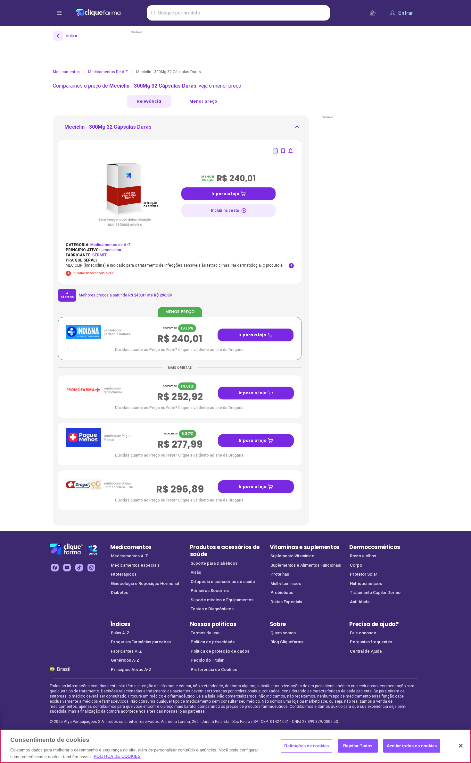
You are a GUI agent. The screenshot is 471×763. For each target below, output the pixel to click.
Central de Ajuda (366, 651)
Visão (196, 572)
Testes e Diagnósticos (212, 608)
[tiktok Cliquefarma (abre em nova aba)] (79, 567)
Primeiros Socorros (210, 590)
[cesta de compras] (372, 12)
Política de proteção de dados (220, 651)
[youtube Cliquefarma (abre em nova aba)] (67, 567)
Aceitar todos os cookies (412, 745)
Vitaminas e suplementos (305, 547)
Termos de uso (205, 632)
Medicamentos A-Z (129, 555)
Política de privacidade (213, 641)
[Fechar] (461, 746)
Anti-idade (360, 601)
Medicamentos (66, 72)
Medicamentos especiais (135, 565)
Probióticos (281, 592)
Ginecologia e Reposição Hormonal (145, 583)
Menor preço (203, 101)
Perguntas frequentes (371, 641)
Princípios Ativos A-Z (131, 669)
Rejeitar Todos (357, 745)
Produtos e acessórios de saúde (225, 551)
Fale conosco (363, 632)
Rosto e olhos (363, 555)
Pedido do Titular (207, 660)
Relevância (149, 101)
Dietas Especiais (286, 601)
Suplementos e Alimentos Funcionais (305, 565)
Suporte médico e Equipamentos (222, 599)
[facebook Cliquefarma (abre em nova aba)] (55, 567)
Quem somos (283, 632)
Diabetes (119, 592)
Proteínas (279, 574)
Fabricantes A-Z (126, 651)
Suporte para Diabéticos (214, 563)
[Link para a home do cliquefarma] (110, 13)
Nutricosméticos (366, 583)
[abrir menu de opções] (59, 12)
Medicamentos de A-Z (108, 72)
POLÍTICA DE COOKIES (117, 756)
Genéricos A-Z (125, 660)
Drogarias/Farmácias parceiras (141, 641)
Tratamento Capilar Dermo (375, 592)
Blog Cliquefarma (286, 641)
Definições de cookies (306, 745)
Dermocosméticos (374, 547)
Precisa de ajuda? (374, 624)
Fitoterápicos (123, 574)
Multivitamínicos (285, 583)
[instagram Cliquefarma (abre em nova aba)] (91, 567)
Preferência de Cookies (214, 669)
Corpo (356, 565)
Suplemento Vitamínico (292, 555)
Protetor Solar (363, 574)
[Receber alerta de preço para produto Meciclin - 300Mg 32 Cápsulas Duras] (290, 151)
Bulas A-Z (120, 632)
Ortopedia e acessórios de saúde (223, 581)
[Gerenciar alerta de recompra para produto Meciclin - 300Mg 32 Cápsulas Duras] (275, 151)
